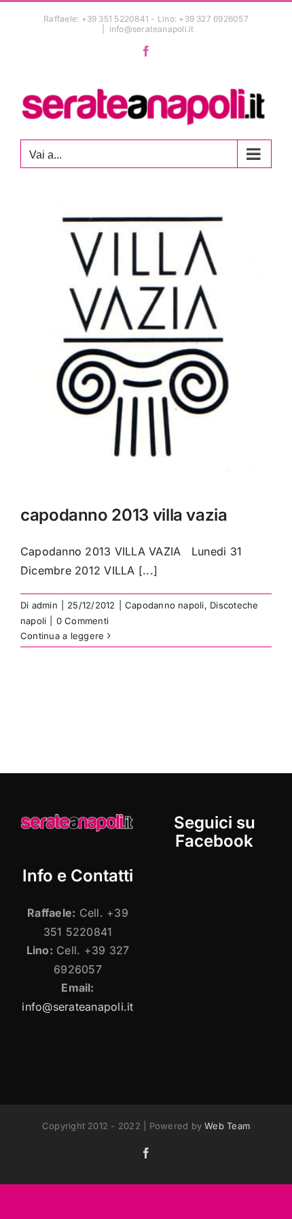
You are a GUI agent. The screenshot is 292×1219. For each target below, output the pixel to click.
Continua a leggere (62, 635)
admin (45, 605)
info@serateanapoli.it (151, 29)
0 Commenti (82, 620)
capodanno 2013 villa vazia (123, 515)
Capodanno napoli (164, 605)
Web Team (227, 1125)
